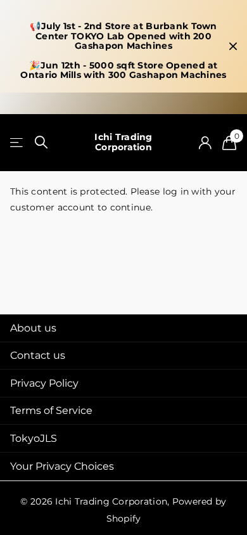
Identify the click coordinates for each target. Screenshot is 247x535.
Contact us (37, 355)
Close (233, 46)
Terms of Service (51, 410)
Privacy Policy (44, 383)
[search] (41, 142)
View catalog (17, 142)
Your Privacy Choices (62, 466)
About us (33, 328)
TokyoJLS (33, 438)
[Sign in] (205, 142)
